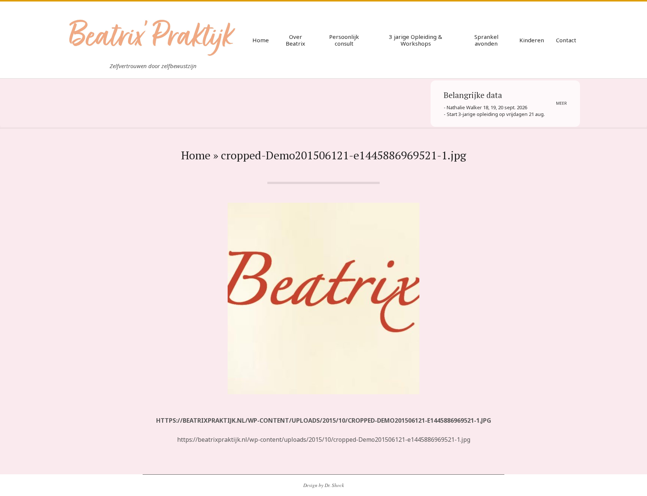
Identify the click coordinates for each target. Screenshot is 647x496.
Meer (561, 103)
